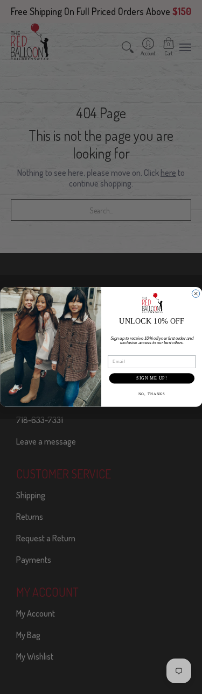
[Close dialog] (195, 293)
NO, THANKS (151, 394)
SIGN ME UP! (151, 378)
